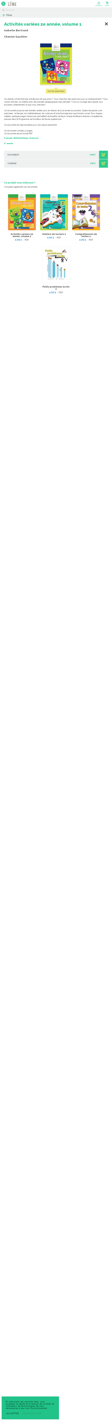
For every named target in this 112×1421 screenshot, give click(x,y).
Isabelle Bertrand (16, 30)
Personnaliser (32, 1413)
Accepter (13, 1413)
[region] (56, 162)
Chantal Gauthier (16, 36)
